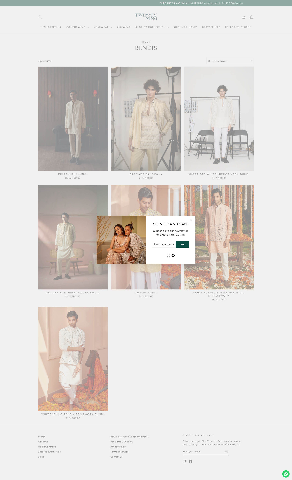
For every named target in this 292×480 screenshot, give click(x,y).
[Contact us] (286, 474)
